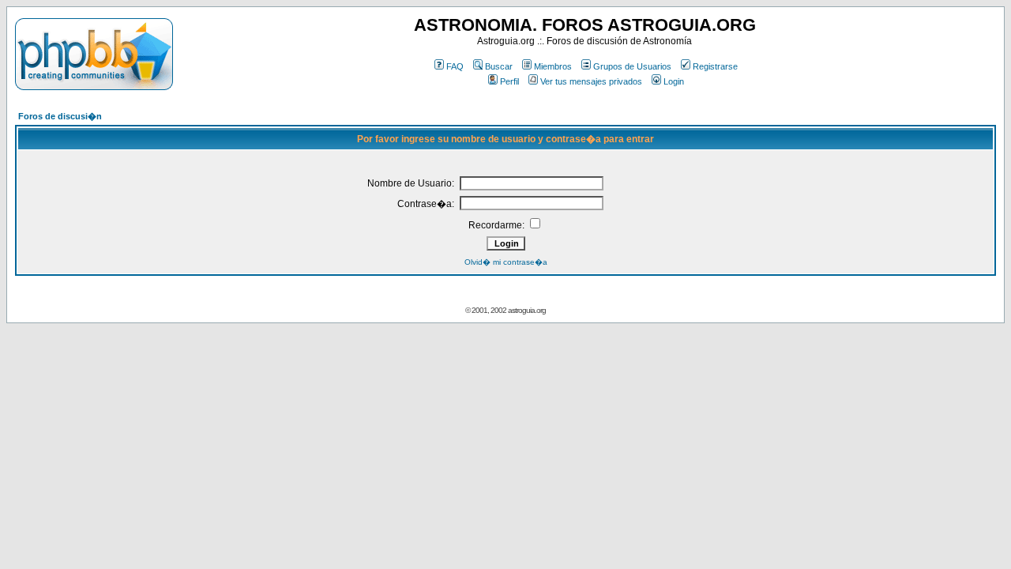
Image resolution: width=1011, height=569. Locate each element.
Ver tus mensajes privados (591, 81)
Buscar (499, 66)
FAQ (455, 66)
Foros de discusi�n (60, 116)
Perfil (509, 81)
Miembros (553, 66)
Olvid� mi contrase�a (505, 262)
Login (673, 81)
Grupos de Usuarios (632, 66)
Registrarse (715, 66)
